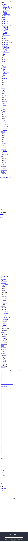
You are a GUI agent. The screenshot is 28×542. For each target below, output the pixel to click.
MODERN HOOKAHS (5, 151)
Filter (19, 370)
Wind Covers (4, 326)
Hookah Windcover (4, 324)
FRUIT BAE (4, 300)
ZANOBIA (4, 38)
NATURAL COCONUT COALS (7, 25)
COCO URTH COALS (5, 21)
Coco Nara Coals (4, 334)
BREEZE (4, 54)
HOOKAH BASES (5, 41)
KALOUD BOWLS (6, 126)
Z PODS (4, 75)
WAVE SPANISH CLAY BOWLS (7, 317)
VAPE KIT (2, 357)
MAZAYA (4, 61)
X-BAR (4, 60)
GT (3, 70)
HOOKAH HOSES (5, 44)
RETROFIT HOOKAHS (3, 88)
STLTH (4, 59)
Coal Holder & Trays (4, 114)
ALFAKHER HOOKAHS (6, 6)
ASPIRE (4, 69)
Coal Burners (4, 307)
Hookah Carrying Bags (5, 128)
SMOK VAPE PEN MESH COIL (4, 276)
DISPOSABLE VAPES (3, 283)
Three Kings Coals (4, 106)
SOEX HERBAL (5, 49)
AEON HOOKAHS (5, 4)
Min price (1, 370)
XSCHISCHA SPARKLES (3, 149)
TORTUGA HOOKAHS (6, 16)
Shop (2, 217)
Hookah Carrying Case (5, 130)
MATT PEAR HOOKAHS (6, 10)
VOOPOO (4, 91)
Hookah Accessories (3, 110)
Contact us (2, 85)
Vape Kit (2, 63)
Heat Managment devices (5, 129)
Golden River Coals (4, 105)
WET (3, 84)
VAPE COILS (2, 107)
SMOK (4, 64)
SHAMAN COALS (5, 26)
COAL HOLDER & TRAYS (6, 40)
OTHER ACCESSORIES (6, 48)
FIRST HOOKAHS (3, 131)
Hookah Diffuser (4, 116)
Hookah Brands (3, 3)
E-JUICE (2, 156)
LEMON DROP (5, 81)
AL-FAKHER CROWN (6, 52)
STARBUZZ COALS (5, 27)
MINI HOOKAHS (5, 17)
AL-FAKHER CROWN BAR (5, 284)
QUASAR (4, 36)
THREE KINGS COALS (6, 28)
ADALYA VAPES (4, 143)
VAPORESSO (4, 66)
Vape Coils (2, 68)
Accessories (4, 168)
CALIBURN (4, 74)
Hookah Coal (3, 19)
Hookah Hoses (4, 111)
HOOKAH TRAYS (5, 45)
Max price (10, 370)
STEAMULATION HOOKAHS (7, 15)
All (1, 280)
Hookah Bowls (4, 118)
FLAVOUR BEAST (4, 158)
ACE (3, 76)
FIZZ (3, 80)
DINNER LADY (5, 78)
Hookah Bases (4, 127)
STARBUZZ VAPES (4, 292)
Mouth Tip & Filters (4, 325)
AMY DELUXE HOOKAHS (3, 281)
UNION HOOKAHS (3, 353)
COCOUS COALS (5, 22)
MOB (3, 34)
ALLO (4, 53)
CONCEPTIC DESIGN (6, 124)
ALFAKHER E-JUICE (5, 160)
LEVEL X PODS (5, 73)
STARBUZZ (5, 120)
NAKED (4, 82)
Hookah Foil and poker (5, 112)
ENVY (4, 55)
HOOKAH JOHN (5, 33)
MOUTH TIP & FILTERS (6, 47)
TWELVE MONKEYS (5, 83)
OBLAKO (5, 315)
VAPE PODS (2, 145)
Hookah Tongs (4, 323)
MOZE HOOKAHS (5, 11)
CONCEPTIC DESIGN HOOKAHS (7, 7)
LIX (3, 164)
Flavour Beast (5, 56)
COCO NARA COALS (6, 20)
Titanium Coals (4, 97)
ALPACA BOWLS (5, 31)
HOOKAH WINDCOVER (6, 46)
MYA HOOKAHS (5, 12)
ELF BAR (4, 286)
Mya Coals (4, 338)
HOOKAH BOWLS (3, 30)
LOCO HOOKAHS (5, 9)
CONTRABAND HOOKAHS (6, 8)
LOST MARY (4, 57)
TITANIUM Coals (5, 29)
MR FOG (3, 141)
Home (0, 217)
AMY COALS (4, 103)
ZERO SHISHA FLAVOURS (3, 95)
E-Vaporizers (2, 167)
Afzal (4, 5)
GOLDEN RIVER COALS (6, 23)
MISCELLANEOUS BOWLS (6, 35)
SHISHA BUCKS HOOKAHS (6, 13)
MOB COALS (4, 24)
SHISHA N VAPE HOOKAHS (6, 14)
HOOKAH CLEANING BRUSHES (7, 42)
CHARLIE (4, 77)
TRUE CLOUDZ (5, 50)
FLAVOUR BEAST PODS (6, 72)
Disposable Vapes (3, 51)
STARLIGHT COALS (5, 101)
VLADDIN (4, 67)
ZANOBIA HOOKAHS (3, 87)
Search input (1, 1)
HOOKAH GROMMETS (6, 43)
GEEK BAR (4, 62)
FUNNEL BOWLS (5, 32)
